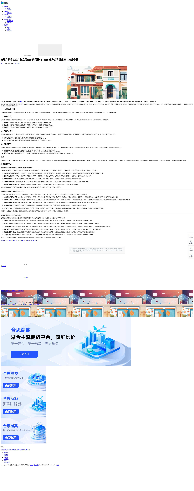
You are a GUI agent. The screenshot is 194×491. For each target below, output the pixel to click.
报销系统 (6, 11)
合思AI (5, 460)
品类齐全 (9, 16)
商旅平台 (6, 14)
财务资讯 (17, 63)
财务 (24, 449)
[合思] (4, 4)
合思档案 (6, 455)
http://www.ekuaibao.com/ (30, 240)
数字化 (28, 449)
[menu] (1, 1)
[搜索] (50, 50)
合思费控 (6, 452)
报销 (2, 449)
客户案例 (6, 24)
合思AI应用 (7, 462)
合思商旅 (6, 454)
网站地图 (36, 465)
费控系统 (6, 6)
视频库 (8, 27)
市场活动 (9, 30)
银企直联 (9, 9)
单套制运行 (10, 21)
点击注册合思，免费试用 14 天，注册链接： (12, 240)
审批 (10, 449)
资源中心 (6, 25)
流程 (7, 449)
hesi (2, 63)
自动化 (21, 449)
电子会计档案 (7, 19)
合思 (21, 101)
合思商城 (6, 459)
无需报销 (9, 13)
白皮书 (8, 29)
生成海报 (25, 277)
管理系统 (14, 449)
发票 (18, 449)
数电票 (8, 8)
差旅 (4, 449)
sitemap (31, 465)
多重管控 (9, 17)
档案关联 (9, 22)
